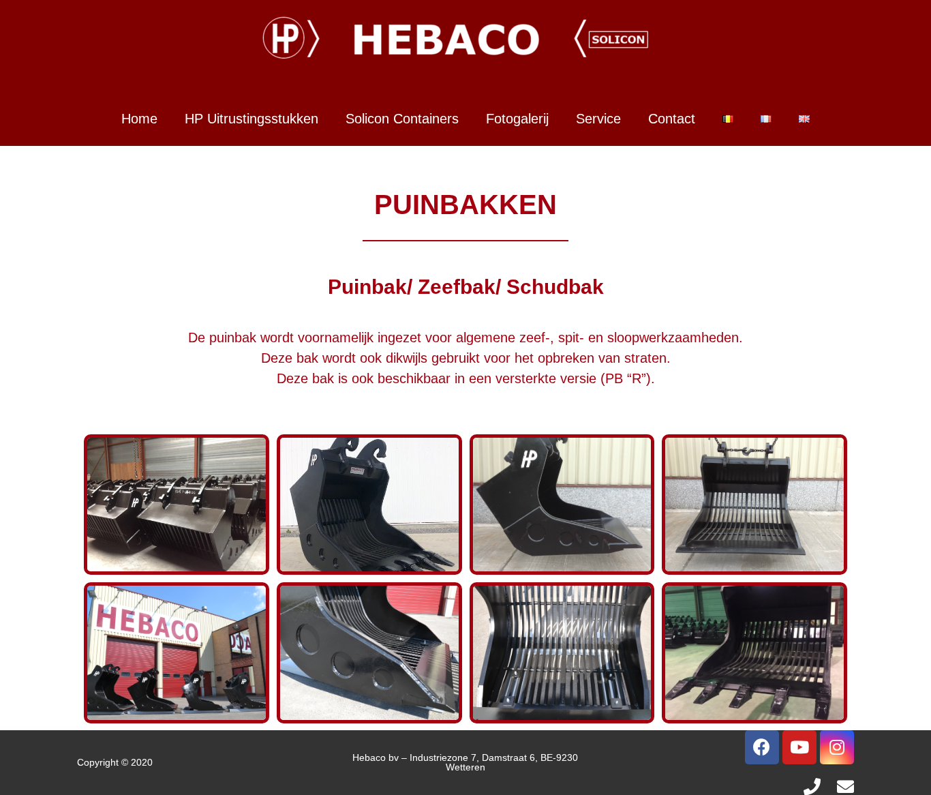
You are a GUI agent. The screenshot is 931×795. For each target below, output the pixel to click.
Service (598, 118)
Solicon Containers (402, 118)
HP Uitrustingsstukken (251, 118)
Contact (671, 118)
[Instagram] (837, 747)
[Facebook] (762, 747)
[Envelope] (845, 786)
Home (139, 118)
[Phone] (812, 786)
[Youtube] (799, 747)
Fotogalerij (517, 118)
